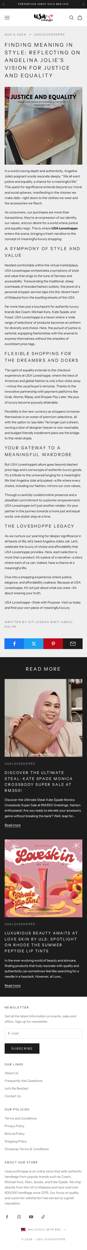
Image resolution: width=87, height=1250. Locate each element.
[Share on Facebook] (14, 644)
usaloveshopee (49, 34)
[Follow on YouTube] (31, 1216)
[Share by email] (72, 644)
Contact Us (13, 1096)
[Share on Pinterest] (53, 644)
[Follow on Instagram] (19, 1216)
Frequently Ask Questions (23, 1081)
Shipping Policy (16, 1141)
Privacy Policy (14, 1126)
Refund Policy (15, 1134)
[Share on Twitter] (33, 644)
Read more (13, 825)
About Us (11, 1073)
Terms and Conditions (21, 1118)
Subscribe (22, 1048)
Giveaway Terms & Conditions (27, 1149)
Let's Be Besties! (17, 1088)
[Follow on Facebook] (7, 1216)
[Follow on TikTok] (43, 1216)
